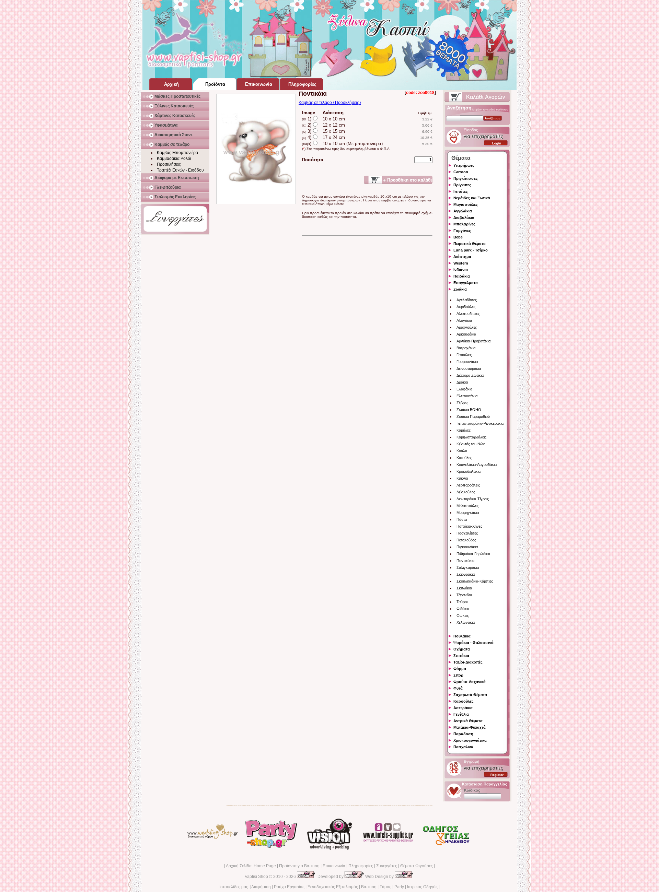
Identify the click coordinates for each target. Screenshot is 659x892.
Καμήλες (463, 430)
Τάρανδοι (464, 595)
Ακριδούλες (465, 307)
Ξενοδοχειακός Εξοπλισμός (333, 886)
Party (399, 886)
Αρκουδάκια (466, 334)
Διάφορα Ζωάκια (470, 375)
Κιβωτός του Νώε (470, 444)
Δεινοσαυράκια (468, 368)
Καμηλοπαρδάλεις (471, 437)
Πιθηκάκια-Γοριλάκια (473, 554)
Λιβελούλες (465, 492)
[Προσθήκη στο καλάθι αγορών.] (398, 180)
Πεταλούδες (466, 540)
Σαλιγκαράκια (467, 567)
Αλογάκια (464, 320)
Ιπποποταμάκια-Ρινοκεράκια (480, 423)
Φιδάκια (462, 609)
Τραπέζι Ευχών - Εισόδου (180, 170)
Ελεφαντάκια (466, 396)
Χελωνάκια (465, 622)
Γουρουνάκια (467, 362)
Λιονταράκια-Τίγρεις (472, 499)
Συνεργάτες (386, 866)
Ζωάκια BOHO (468, 410)
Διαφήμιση (261, 886)
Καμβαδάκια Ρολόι (174, 158)
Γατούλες (464, 355)
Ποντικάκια (465, 561)
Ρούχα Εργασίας (289, 886)
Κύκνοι (462, 478)
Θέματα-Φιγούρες (416, 866)
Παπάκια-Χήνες (469, 526)
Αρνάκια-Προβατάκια (473, 341)
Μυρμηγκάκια (467, 512)
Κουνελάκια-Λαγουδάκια (476, 464)
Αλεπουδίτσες (467, 314)
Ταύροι (461, 602)
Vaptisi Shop (256, 876)
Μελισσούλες (467, 506)
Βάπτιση (369, 886)
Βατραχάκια (465, 348)
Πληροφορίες (360, 866)
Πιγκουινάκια (467, 547)
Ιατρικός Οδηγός (422, 886)
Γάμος (385, 886)
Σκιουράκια (465, 574)
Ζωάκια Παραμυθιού (473, 416)
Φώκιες (462, 615)
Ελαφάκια (464, 389)
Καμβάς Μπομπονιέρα (177, 152)
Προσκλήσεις (169, 164)
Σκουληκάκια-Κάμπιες (474, 581)
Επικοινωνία (334, 866)
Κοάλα (461, 451)
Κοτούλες (464, 458)
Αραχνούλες (466, 327)
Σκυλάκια (464, 588)
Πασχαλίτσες (467, 533)
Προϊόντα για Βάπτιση (299, 866)
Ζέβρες (462, 403)
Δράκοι (462, 382)
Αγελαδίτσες (466, 300)
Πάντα (461, 519)
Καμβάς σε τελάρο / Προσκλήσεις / (330, 102)
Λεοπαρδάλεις (468, 485)
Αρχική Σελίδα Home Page (251, 866)
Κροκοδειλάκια (468, 471)
